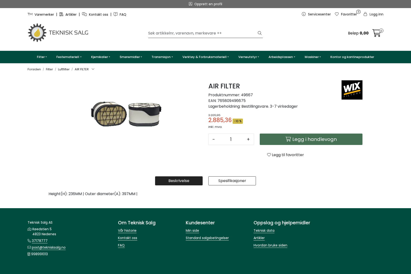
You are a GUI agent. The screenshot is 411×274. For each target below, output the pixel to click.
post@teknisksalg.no (49, 247)
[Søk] (260, 33)
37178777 (40, 240)
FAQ (122, 14)
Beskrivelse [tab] (178, 180)
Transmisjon (161, 57)
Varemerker (44, 14)
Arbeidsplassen (281, 57)
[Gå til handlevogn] (376, 34)
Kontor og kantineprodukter (352, 57)
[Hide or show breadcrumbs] (93, 69)
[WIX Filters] (352, 90)
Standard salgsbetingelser (207, 238)
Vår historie (127, 230)
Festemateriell (67, 57)
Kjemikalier (99, 57)
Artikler (71, 14)
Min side (192, 230)
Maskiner (312, 57)
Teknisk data (264, 230)
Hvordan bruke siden (270, 245)
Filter (41, 57)
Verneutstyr (247, 57)
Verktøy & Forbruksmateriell (204, 57)
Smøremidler (130, 57)
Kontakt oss (98, 14)
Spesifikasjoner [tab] (232, 180)
